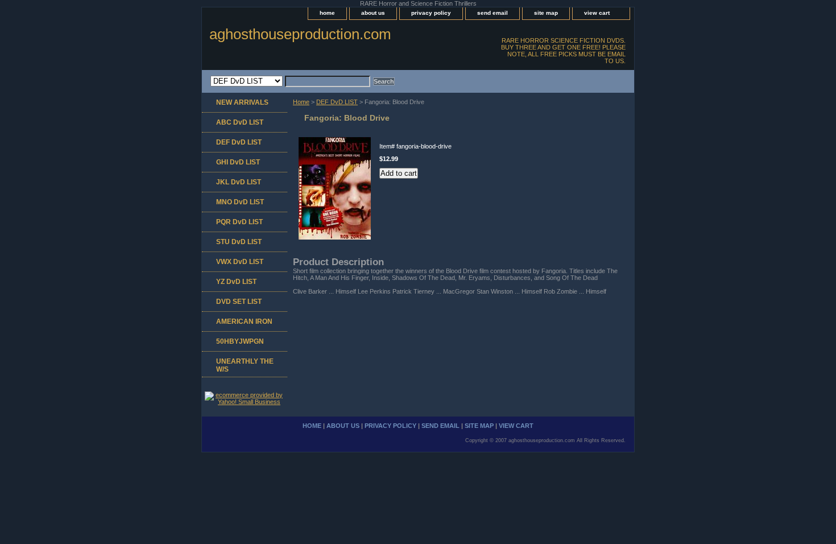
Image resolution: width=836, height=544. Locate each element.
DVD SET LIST (239, 302)
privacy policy (431, 13)
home (327, 13)
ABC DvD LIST (239, 122)
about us (373, 13)
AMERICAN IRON (244, 321)
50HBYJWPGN (240, 341)
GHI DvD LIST (238, 162)
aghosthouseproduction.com (300, 34)
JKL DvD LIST (238, 182)
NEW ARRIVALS (242, 102)
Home (301, 101)
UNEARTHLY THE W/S (245, 365)
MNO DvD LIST (240, 202)
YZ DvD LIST (236, 282)
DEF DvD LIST (337, 101)
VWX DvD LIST (239, 262)
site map (546, 13)
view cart (597, 13)
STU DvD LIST (239, 242)
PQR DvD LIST (239, 222)
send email (492, 13)
